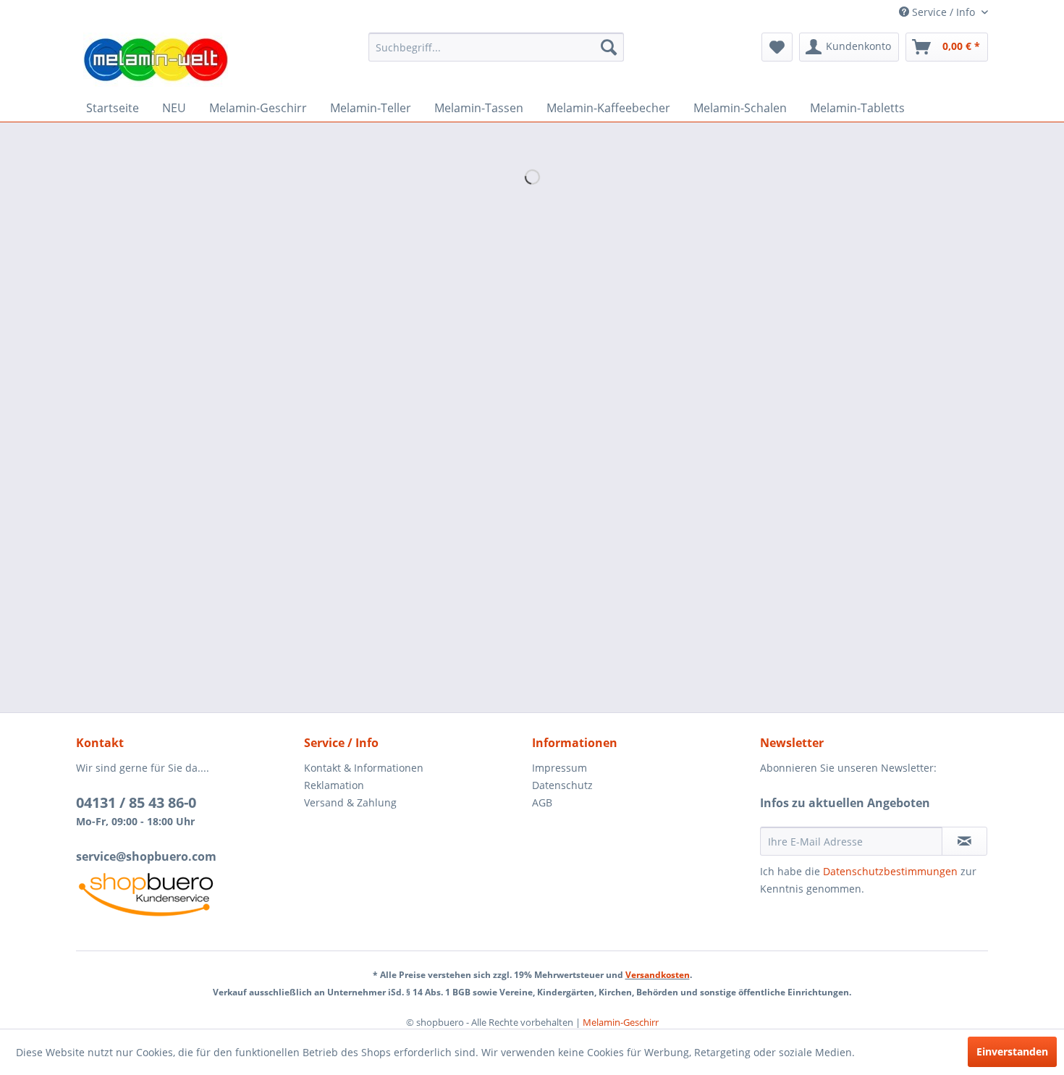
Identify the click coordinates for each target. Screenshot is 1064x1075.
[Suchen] (609, 47)
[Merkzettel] (777, 47)
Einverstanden (1012, 1051)
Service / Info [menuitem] (943, 12)
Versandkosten (657, 975)
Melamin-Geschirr (621, 1022)
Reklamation (334, 785)
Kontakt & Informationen (363, 768)
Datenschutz (562, 785)
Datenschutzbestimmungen (890, 871)
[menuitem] (496, 47)
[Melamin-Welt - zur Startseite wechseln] (155, 60)
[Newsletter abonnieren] (964, 841)
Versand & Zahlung (350, 802)
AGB (542, 802)
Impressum (559, 768)
